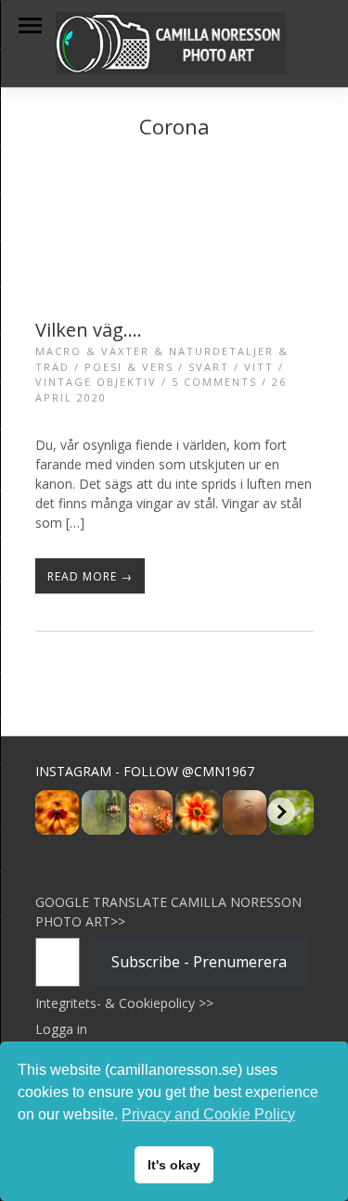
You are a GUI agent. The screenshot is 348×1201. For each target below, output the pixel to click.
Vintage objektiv (96, 382)
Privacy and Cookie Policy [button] (208, 1114)
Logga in (61, 1029)
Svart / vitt (231, 367)
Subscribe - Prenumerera (199, 962)
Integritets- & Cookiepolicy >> (124, 1003)
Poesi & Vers (129, 367)
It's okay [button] (174, 1164)
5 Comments (214, 382)
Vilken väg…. (88, 329)
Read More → (90, 576)
